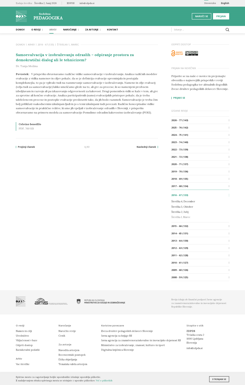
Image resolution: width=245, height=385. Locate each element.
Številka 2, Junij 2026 (45, 3)
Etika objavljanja (67, 359)
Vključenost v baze (26, 340)
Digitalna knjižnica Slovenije (117, 349)
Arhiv (52, 29)
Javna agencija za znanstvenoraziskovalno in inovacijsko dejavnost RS (141, 340)
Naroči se (201, 16)
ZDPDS (70, 3)
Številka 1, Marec (68, 44)
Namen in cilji (24, 331)
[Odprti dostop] (177, 53)
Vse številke (23, 364)
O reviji (36, 29)
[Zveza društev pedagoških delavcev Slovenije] (21, 301)
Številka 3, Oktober (182, 206)
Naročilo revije (67, 331)
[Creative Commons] (191, 53)
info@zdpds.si (194, 348)
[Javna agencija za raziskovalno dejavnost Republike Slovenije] (51, 301)
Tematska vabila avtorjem (72, 364)
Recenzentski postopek (72, 354)
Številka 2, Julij (179, 211)
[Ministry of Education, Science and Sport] (101, 301)
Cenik (61, 335)
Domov (20, 29)
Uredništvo (22, 335)
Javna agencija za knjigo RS (116, 335)
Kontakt (112, 29)
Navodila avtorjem (68, 350)
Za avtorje (91, 29)
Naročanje (69, 29)
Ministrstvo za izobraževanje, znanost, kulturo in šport (133, 345)
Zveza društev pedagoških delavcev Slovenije (127, 331)
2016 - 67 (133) (46, 44)
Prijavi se (179, 98)
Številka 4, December (183, 201)
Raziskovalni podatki (28, 349)
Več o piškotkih (104, 380)
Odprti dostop (24, 345)
